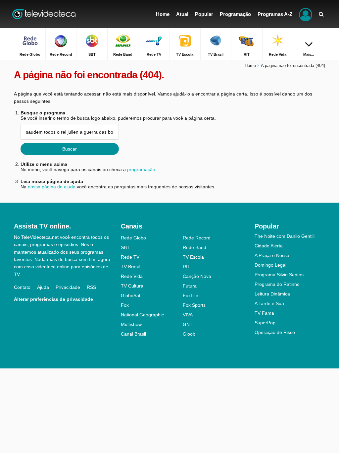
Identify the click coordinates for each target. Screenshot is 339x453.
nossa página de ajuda (51, 186)
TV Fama (264, 313)
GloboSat (130, 295)
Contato (22, 287)
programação (141, 169)
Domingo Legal (270, 265)
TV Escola (193, 257)
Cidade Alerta (269, 245)
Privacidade (68, 287)
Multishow (131, 324)
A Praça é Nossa (272, 255)
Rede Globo (133, 237)
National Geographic (142, 314)
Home (250, 65)
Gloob (189, 334)
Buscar (69, 149)
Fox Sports (194, 305)
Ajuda (43, 287)
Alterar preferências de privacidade (53, 299)
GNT (188, 324)
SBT (125, 247)
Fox (125, 305)
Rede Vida (132, 276)
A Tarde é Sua (269, 303)
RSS (91, 287)
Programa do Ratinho (277, 284)
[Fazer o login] (305, 14)
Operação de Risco (275, 332)
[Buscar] (321, 14)
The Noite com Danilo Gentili (285, 236)
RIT (186, 266)
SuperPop (265, 322)
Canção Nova (197, 276)
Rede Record (197, 237)
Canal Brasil (133, 334)
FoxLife (190, 295)
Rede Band (194, 247)
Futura (190, 286)
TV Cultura (132, 286)
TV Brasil (130, 266)
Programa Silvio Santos (279, 274)
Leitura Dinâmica (272, 293)
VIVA (188, 314)
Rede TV (130, 257)
